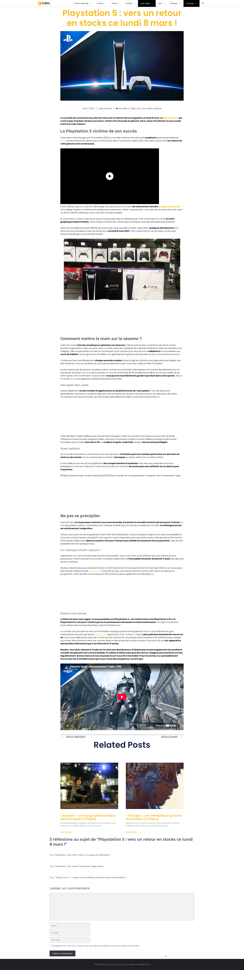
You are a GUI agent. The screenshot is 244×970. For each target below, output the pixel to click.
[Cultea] (44, 3)
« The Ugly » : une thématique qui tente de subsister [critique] (154, 817)
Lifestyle (190, 3)
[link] (122, 269)
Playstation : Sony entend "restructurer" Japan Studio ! (79, 866)
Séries (114, 3)
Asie (160, 3)
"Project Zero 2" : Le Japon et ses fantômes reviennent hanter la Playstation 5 (90, 877)
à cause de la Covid (169, 206)
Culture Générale (81, 3)
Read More (65, 832)
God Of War (100, 634)
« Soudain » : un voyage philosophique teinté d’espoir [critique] (88, 817)
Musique (174, 3)
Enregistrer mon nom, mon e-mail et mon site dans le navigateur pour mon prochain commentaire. (96, 945)
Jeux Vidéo (145, 3)
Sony (62, 140)
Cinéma (100, 3)
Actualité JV (124, 108)
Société (129, 3)
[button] (203, 3)
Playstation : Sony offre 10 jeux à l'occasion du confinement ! (82, 855)
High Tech (136, 108)
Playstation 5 (170, 117)
